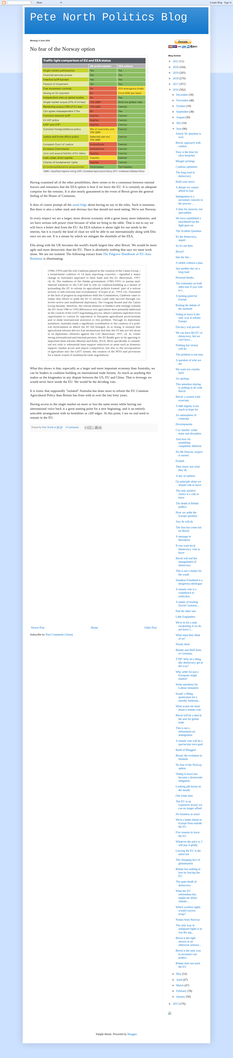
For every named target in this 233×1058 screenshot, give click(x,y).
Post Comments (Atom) (59, 634)
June (179, 128)
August (180, 117)
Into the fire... (183, 257)
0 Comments (72, 427)
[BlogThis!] (90, 427)
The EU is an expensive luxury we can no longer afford (189, 805)
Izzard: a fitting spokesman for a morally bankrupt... (188, 697)
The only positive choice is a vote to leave (187, 494)
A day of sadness (185, 475)
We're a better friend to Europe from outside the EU (189, 823)
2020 (176, 67)
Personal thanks (185, 277)
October (181, 106)
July (179, 122)
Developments (184, 424)
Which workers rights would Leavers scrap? (188, 911)
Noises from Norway (188, 919)
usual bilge (79, 205)
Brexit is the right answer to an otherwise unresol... (188, 941)
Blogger (132, 1034)
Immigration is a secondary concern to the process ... (189, 200)
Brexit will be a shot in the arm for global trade (189, 719)
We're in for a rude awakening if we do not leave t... (188, 626)
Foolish (180, 460)
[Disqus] (93, 481)
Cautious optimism (186, 166)
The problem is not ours (189, 354)
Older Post (150, 627)
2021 (176, 61)
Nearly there (183, 644)
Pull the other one (186, 611)
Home (94, 627)
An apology (182, 378)
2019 (176, 72)
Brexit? (180, 251)
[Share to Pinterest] (100, 427)
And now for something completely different (188, 443)
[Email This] (86, 427)
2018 (176, 78)
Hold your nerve (185, 181)
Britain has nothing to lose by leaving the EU (188, 873)
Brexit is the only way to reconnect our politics (188, 954)
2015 (176, 1003)
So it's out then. (184, 245)
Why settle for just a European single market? (187, 675)
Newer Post (37, 627)
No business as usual (188, 814)
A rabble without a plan (189, 262)
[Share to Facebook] (96, 427)
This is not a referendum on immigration (185, 731)
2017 (176, 84)
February (181, 991)
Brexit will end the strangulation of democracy (186, 562)
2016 (176, 89)
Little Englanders (185, 616)
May (179, 973)
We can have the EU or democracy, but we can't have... (189, 336)
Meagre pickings (185, 161)
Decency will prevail (188, 327)
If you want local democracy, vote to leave (188, 549)
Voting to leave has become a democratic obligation (189, 777)
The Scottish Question (188, 231)
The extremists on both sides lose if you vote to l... (189, 287)
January (181, 996)
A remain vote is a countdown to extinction (186, 593)
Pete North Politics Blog (108, 17)
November (182, 100)
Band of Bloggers (186, 749)
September (182, 111)
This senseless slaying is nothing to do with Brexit (189, 388)
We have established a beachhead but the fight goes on (188, 222)
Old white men (184, 795)
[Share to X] (93, 427)
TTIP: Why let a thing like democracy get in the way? (189, 663)
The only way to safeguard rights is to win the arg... (189, 929)
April (179, 979)
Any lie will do (184, 521)
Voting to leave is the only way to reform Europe (188, 318)
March (180, 985)
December (182, 94)
